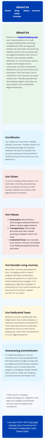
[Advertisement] (22, 104)
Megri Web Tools (27, 428)
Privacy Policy (22, 431)
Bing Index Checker (17, 13)
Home (8, 10)
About (26, 10)
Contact (36, 10)
